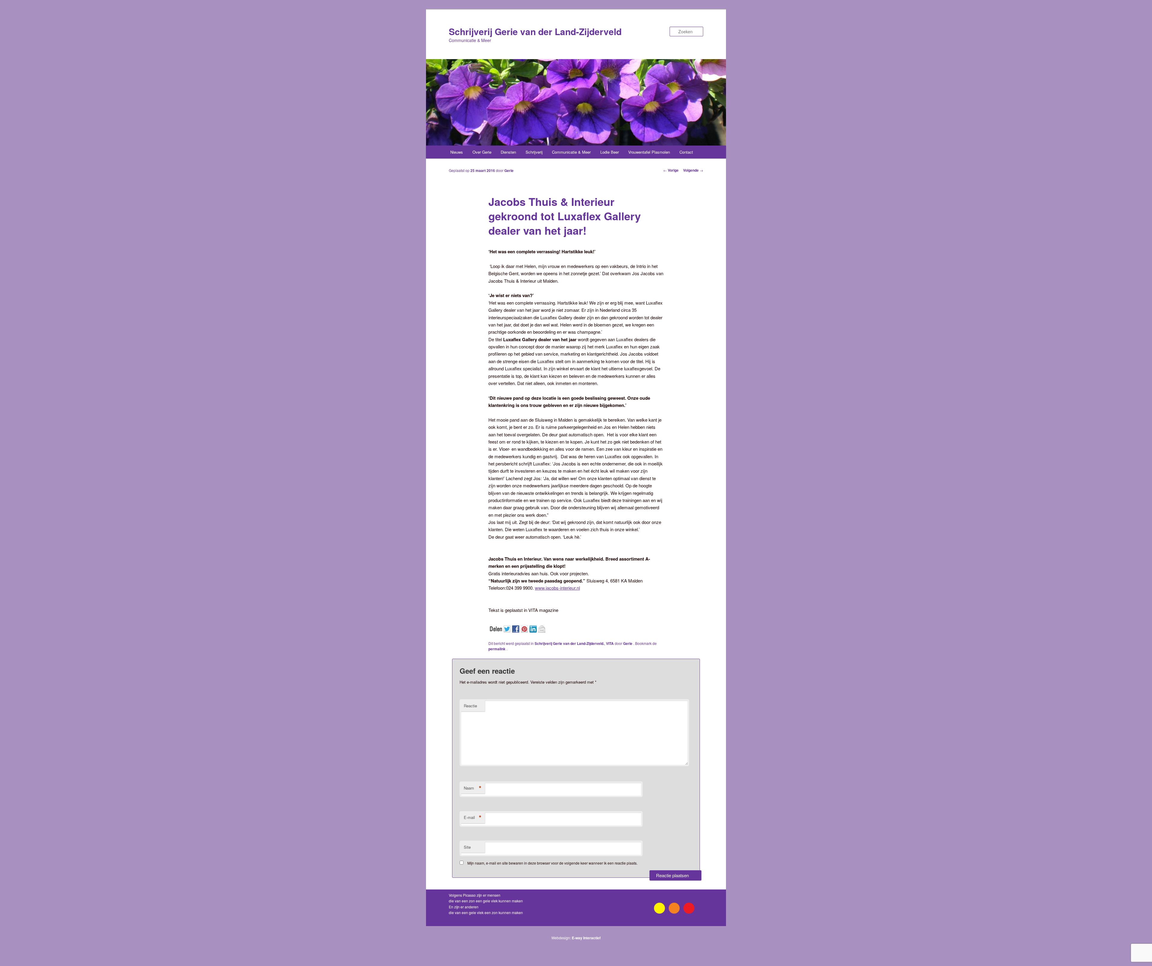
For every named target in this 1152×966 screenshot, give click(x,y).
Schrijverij (534, 152)
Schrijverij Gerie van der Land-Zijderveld (535, 31)
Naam (473, 788)
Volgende (693, 170)
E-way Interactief (586, 937)
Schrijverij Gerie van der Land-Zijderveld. (569, 643)
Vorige (671, 170)
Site (467, 847)
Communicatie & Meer (571, 152)
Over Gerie (481, 152)
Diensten (508, 152)
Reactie (470, 706)
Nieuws (456, 152)
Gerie (509, 170)
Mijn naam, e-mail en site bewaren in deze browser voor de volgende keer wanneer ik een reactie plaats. (552, 862)
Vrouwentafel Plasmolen (649, 152)
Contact (686, 152)
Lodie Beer (609, 152)
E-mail (473, 817)
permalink (497, 649)
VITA (610, 643)
